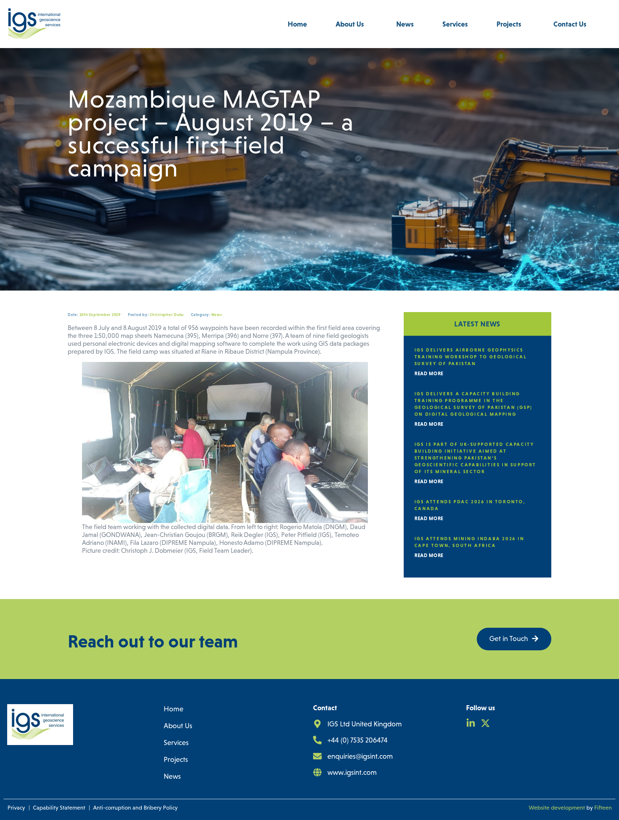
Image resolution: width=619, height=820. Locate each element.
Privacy (16, 808)
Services (455, 24)
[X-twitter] (485, 723)
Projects (508, 24)
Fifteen (603, 808)
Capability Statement (59, 808)
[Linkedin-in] (470, 723)
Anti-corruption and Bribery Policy (135, 808)
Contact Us (569, 24)
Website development (557, 808)
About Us (350, 24)
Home (297, 24)
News (405, 24)
